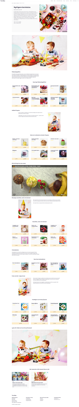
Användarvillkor (28, 399)
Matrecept (13, 398)
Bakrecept (13, 399)
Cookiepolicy (28, 398)
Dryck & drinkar (14, 400)
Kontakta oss (56, 398)
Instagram (41, 399)
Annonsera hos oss (57, 399)
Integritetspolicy (28, 400)
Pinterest (41, 398)
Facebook (41, 400)
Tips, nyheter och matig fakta (16, 402)
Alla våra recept (14, 401)
